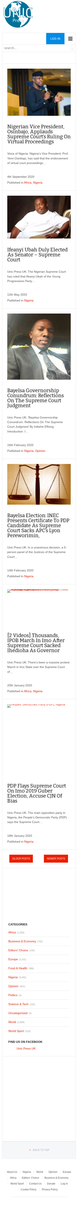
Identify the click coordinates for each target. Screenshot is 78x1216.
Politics (12, 995)
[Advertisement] (39, 894)
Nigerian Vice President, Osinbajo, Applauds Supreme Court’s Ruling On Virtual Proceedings (39, 134)
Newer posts (56, 858)
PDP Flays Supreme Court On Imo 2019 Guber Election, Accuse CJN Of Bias (36, 793)
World (12, 1022)
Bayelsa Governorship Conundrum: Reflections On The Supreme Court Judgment (35, 398)
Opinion (40, 450)
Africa (27, 182)
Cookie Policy (28, 1189)
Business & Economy (22, 941)
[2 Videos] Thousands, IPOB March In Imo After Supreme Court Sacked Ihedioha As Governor (36, 643)
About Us (12, 1172)
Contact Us (35, 1183)
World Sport (16, 1031)
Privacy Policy (50, 1189)
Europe (13, 959)
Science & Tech (18, 1004)
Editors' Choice (18, 950)
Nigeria (37, 182)
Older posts (21, 858)
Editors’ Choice (30, 1177)
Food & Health (17, 968)
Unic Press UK (26, 1048)
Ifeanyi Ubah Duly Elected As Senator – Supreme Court (37, 255)
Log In (55, 38)
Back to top (41, 1150)
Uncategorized (17, 1013)
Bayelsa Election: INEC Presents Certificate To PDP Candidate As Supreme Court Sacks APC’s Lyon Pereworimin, (38, 525)
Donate (51, 1183)
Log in (64, 1183)
